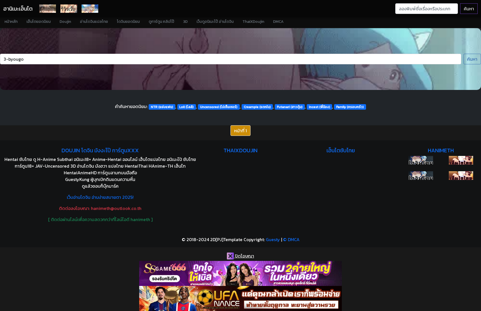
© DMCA (291, 239)
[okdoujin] (421, 160)
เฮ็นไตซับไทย (341, 150)
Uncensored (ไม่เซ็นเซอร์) (218, 106)
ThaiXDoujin (253, 22)
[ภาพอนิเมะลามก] (89, 8)
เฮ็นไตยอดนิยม (38, 22)
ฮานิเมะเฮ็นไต (18, 8)
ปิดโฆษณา (244, 256)
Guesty (273, 239)
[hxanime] (461, 175)
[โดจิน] (47, 8)
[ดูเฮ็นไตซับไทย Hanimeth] (461, 160)
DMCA (278, 22)
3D (185, 22)
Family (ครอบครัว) (350, 106)
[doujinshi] (68, 8)
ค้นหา (469, 8)
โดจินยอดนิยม (128, 22)
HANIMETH (441, 150)
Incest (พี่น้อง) (319, 106)
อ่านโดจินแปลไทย (94, 22)
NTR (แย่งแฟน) (162, 106)
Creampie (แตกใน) (257, 106)
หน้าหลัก (11, 22)
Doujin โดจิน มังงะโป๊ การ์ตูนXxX (100, 150)
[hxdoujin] (421, 175)
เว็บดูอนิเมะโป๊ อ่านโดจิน (215, 22)
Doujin (65, 22)
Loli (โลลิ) (186, 106)
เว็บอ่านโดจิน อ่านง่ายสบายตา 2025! (100, 197)
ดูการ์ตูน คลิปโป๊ (161, 22)
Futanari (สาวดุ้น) (290, 106)
